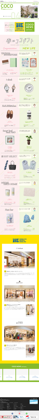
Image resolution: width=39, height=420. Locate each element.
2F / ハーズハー (34, 211)
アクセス (21, 408)
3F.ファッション (2, 406)
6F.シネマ (1, 408)
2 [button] (19, 302)
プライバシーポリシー (9, 408)
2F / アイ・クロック (35, 81)
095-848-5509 (11, 402)
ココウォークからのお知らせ (23, 406)
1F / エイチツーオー (35, 133)
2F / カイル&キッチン (34, 107)
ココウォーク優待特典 (16, 406)
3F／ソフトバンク (6, 276)
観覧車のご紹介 (8, 406)
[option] (19, 260)
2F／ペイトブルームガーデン (7, 350)
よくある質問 (15, 408)
